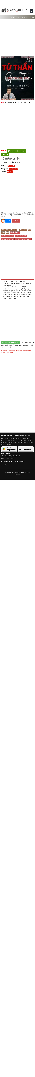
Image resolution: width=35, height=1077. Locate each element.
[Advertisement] (17, 36)
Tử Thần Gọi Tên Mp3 (7, 239)
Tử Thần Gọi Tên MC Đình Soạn (23, 239)
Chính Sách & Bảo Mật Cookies (11, 456)
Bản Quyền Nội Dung (7, 459)
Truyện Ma (31, 17)
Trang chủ (13, 17)
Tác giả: (3, 171)
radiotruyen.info (20, 472)
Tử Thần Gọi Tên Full (21, 236)
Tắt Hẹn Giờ (15, 221)
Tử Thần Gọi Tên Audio (7, 236)
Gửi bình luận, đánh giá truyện (10, 342)
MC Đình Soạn (13, 169)
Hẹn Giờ (8, 221)
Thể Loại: (4, 166)
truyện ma (11, 166)
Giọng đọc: (4, 169)
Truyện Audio (22, 17)
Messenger (22, 151)
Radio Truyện (5, 465)
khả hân (9, 171)
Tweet (6, 154)
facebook (12, 151)
